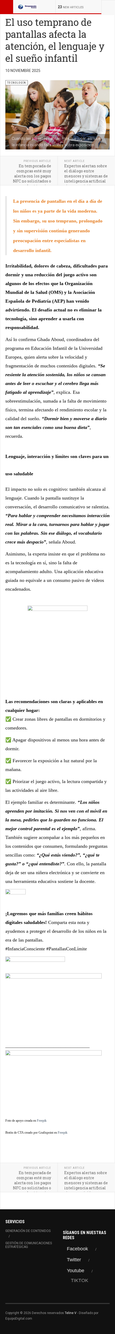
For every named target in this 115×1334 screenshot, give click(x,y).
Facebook (77, 1248)
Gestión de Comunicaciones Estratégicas (28, 1245)
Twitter (74, 1259)
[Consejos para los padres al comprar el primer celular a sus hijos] (57, 1081)
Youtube (75, 1270)
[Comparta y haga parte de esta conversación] (57, 899)
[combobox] (108, 6)
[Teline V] (27, 6)
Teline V (70, 1313)
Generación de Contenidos (28, 1231)
